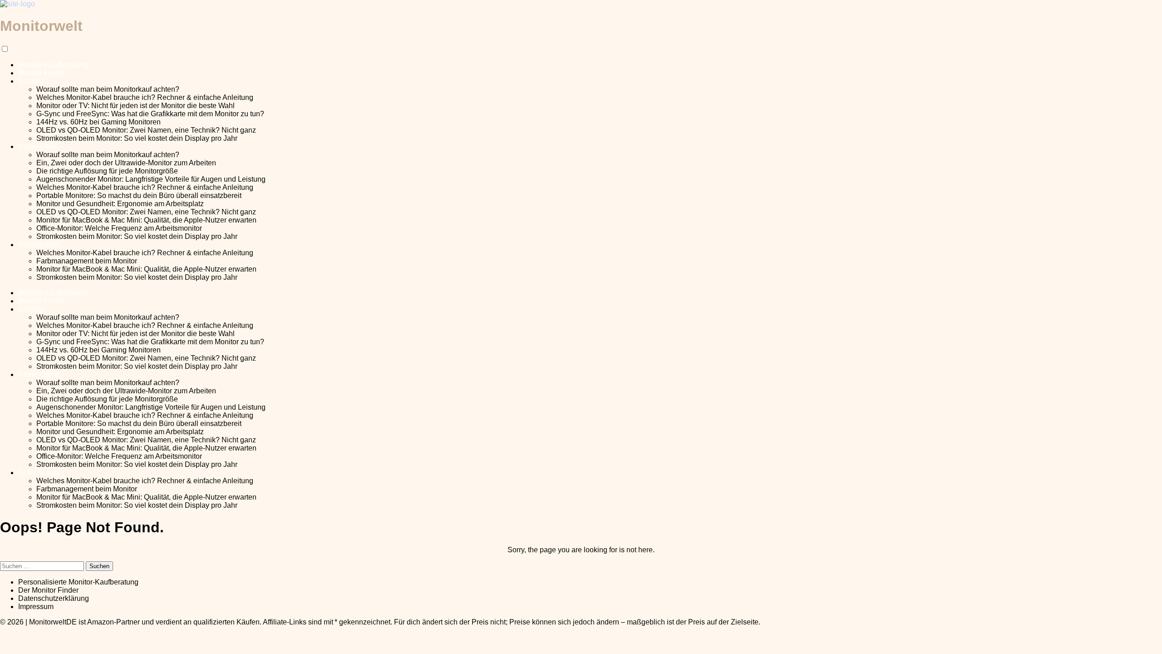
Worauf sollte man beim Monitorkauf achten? (107, 89)
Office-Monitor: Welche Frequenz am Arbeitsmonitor (119, 228)
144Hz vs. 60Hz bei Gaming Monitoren (98, 122)
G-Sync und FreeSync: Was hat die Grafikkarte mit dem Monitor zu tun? (150, 114)
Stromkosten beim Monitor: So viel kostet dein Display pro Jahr (136, 138)
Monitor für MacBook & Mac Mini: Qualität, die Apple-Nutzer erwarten (146, 220)
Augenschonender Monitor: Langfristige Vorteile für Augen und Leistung (151, 179)
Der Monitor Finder (48, 590)
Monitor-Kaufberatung (53, 65)
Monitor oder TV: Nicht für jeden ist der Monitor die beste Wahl (135, 105)
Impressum (36, 606)
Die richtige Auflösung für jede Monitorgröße (107, 171)
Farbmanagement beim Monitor (86, 261)
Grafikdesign (38, 244)
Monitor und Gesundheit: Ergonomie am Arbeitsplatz (120, 204)
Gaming (31, 81)
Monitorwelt (41, 26)
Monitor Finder (41, 73)
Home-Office (38, 146)
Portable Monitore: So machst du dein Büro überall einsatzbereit (138, 195)
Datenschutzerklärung (53, 598)
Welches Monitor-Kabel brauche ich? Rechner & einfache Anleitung (144, 97)
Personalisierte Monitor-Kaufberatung (78, 582)
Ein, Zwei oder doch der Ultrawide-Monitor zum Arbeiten (126, 163)
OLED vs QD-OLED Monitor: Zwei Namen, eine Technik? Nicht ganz (146, 130)
